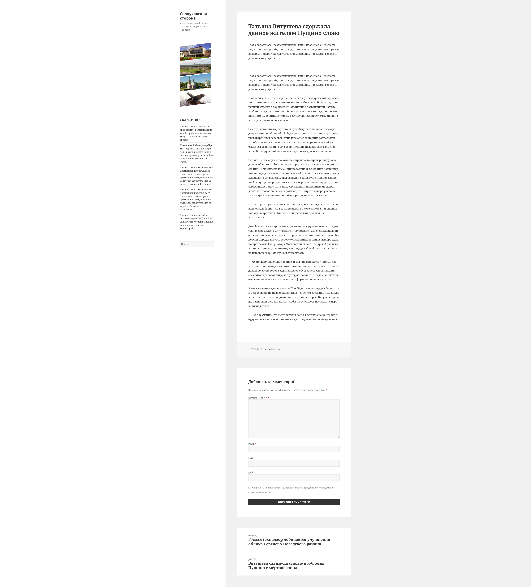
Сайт (251, 472)
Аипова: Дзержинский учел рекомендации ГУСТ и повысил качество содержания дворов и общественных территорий (197, 222)
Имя (252, 443)
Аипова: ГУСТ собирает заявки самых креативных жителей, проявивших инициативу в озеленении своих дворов (196, 133)
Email (253, 458)
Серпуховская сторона (193, 16)
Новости (276, 349)
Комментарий (258, 397)
